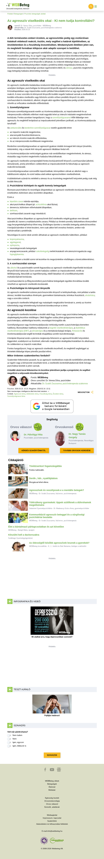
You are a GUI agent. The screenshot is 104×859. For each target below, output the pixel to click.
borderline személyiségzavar (37, 128)
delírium (13, 210)
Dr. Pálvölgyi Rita (33, 434)
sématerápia (37, 331)
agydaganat (15, 242)
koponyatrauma (17, 239)
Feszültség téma (46, 394)
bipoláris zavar (16, 201)
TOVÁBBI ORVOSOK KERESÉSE (77, 450)
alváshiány (90, 295)
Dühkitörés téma (33, 394)
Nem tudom (17, 735)
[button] (45, 771)
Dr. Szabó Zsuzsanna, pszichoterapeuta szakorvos (65, 383)
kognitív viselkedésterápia (61, 328)
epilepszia (14, 245)
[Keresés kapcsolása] (90, 6)
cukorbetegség (42, 251)
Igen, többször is (19, 746)
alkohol (13, 268)
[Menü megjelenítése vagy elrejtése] (95, 6)
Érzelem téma (58, 394)
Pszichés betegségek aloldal (35, 14)
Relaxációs (77, 331)
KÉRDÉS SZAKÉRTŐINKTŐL (34, 450)
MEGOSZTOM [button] (84, 392)
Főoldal (10, 14)
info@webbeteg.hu (54, 831)
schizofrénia (41, 204)
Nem (15, 739)
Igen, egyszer (18, 742)
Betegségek (18, 14)
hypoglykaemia (17, 254)
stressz (69, 68)
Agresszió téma (19, 394)
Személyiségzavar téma (16, 396)
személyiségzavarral (61, 117)
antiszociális (15, 128)
